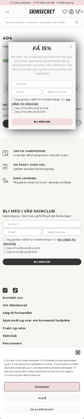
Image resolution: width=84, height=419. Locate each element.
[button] (78, 352)
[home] (42, 11)
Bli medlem (42, 261)
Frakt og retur (14, 328)
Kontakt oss (13, 298)
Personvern (12, 343)
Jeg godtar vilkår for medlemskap (29, 239)
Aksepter (42, 387)
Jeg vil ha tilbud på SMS (22, 251)
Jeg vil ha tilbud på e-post (23, 248)
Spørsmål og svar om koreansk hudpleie (36, 320)
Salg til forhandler (17, 313)
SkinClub (10, 336)
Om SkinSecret (15, 305)
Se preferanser (42, 409)
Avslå (42, 398)
